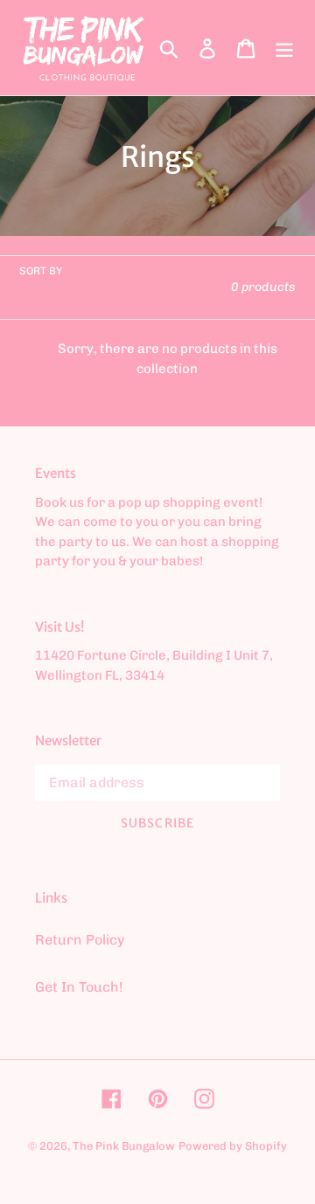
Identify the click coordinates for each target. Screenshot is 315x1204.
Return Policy (79, 939)
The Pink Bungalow (124, 1145)
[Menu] (284, 48)
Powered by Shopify (232, 1145)
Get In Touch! (79, 987)
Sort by (40, 271)
